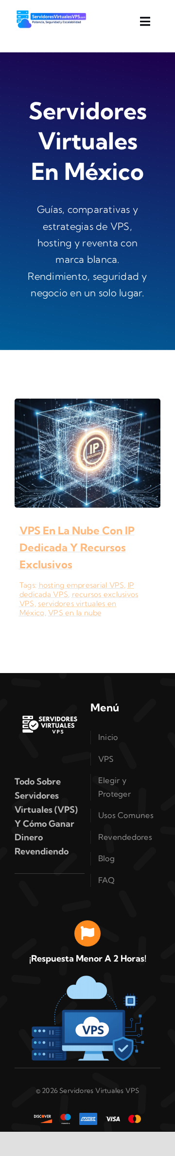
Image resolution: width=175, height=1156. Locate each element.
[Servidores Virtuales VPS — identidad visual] (50, 695)
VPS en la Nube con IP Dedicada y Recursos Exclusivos (77, 547)
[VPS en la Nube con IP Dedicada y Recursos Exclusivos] (87, 406)
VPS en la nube (75, 612)
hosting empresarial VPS (81, 585)
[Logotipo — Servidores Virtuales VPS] (51, 13)
